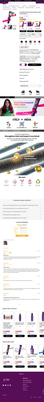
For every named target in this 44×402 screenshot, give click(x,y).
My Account (39, 397)
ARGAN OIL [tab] (27, 130)
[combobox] (22, 3)
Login (31, 397)
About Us (25, 388)
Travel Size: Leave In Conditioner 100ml (31, 323)
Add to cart (35, 64)
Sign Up (35, 397)
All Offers (38, 7)
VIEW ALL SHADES (24, 47)
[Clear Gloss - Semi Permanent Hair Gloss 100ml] (20, 349)
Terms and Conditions (27, 382)
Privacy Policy (26, 386)
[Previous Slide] (2, 153)
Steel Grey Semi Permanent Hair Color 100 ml (7, 357)
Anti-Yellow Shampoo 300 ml (31, 357)
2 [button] (20, 304)
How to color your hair (7, 9)
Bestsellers (5, 5)
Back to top (21, 373)
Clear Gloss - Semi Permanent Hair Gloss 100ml (19, 357)
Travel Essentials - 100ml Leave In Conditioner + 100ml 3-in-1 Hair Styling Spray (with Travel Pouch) (8, 325)
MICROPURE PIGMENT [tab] (16, 130)
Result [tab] (37, 97)
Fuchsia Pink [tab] (7, 97)
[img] (6, 251)
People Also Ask (30, 86)
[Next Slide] (42, 107)
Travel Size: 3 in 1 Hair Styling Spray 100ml (19, 323)
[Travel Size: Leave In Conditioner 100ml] (32, 316)
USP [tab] (22, 97)
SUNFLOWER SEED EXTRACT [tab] (38, 130)
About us (15, 9)
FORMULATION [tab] (5, 130)
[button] (24, 304)
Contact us (25, 389)
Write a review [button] (22, 235)
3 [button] (22, 304)
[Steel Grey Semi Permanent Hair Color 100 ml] (8, 349)
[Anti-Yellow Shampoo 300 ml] (32, 349)
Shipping (24, 384)
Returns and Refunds (27, 380)
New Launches (21, 7)
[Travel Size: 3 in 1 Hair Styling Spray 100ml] (20, 316)
